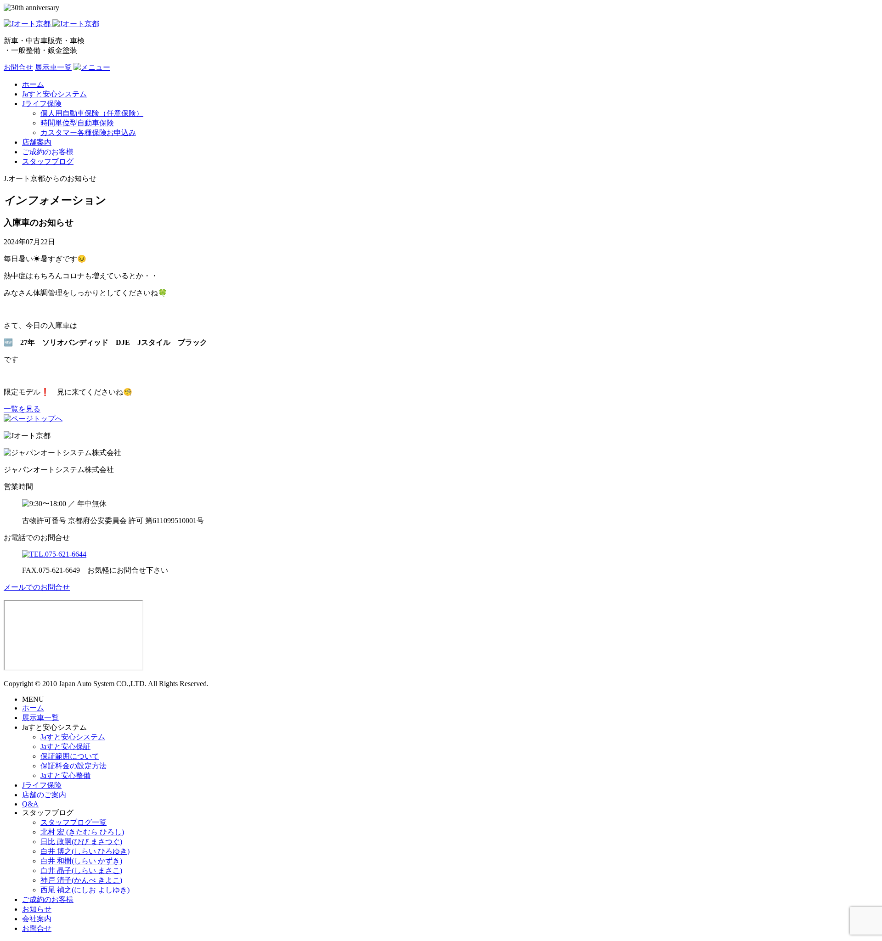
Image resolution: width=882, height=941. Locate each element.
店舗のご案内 (44, 795)
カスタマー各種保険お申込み (88, 132)
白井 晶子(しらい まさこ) (81, 870)
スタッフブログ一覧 (73, 822)
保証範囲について (69, 756)
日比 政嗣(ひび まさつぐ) (81, 841)
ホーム (33, 708)
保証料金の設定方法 (73, 766)
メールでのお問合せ (37, 587)
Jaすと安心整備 (65, 775)
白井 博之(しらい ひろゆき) (85, 851)
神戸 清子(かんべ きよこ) (81, 880)
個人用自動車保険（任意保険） (91, 113)
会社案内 (36, 919)
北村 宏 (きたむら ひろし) (82, 832)
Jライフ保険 (42, 785)
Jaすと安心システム (72, 737)
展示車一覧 (53, 67)
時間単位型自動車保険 (77, 123)
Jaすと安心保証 (65, 746)
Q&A (30, 804)
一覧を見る (22, 409)
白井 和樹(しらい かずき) (81, 861)
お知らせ (36, 909)
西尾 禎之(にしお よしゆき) (85, 890)
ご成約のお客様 (48, 899)
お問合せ (18, 67)
